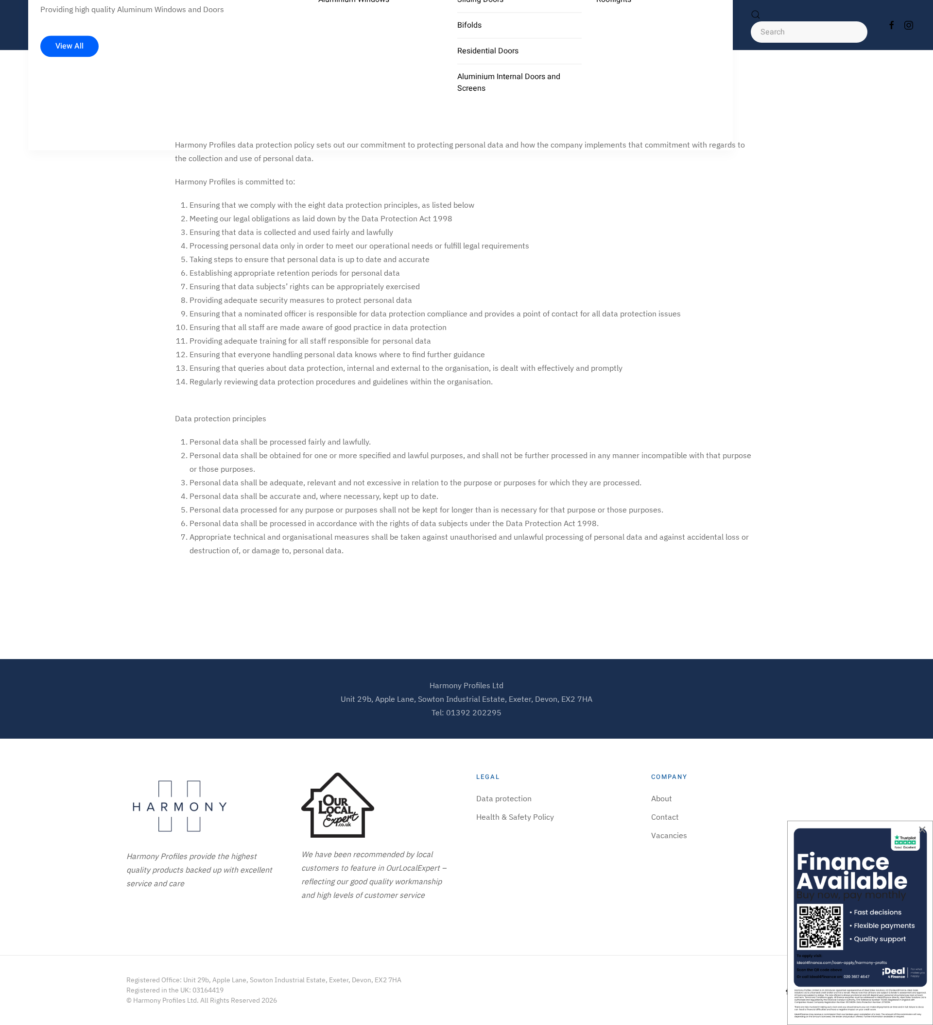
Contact (665, 817)
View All (69, 46)
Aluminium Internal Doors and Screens (508, 82)
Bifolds (469, 25)
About (661, 798)
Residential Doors (487, 51)
